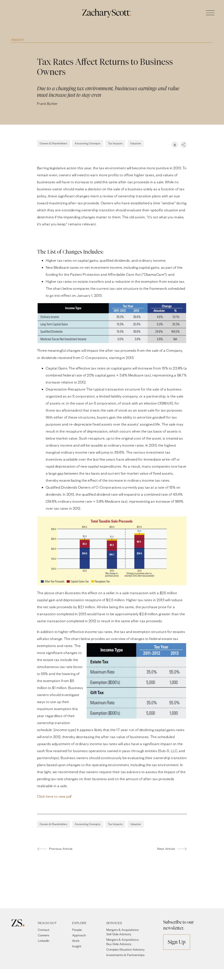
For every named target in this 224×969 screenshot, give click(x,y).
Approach (79, 935)
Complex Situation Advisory (125, 949)
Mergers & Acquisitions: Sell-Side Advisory (122, 932)
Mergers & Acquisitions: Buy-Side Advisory (122, 941)
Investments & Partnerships (125, 955)
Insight (17, 40)
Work (75, 941)
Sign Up (177, 942)
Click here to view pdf (54, 796)
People (77, 930)
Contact (43, 930)
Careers (43, 935)
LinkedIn (43, 941)
